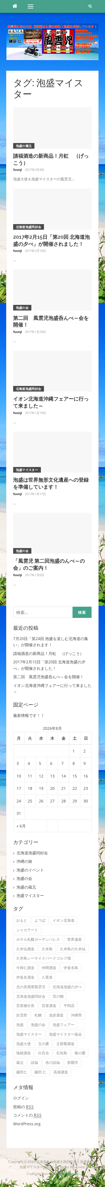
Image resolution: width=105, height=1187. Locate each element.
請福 (34, 1062)
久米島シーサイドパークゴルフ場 (43, 958)
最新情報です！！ (29, 715)
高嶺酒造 (60, 1072)
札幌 (38, 1015)
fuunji (17, 169)
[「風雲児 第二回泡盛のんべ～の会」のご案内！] (52, 532)
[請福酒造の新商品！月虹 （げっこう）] (52, 127)
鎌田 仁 (40, 1072)
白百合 (43, 1052)
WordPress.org (27, 1123)
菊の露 (79, 1052)
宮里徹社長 (25, 1005)
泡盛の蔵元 (24, 146)
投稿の (23, 1106)
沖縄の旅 (24, 861)
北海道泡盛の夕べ (67, 986)
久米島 (47, 948)
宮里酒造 (49, 1005)
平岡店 (69, 1005)
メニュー (30, 6)
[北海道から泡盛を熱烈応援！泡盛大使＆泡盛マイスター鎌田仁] (52, 41)
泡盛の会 (22, 307)
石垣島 (61, 1052)
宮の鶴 (58, 996)
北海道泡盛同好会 (28, 227)
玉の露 (43, 1043)
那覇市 (72, 1062)
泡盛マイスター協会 (65, 1034)
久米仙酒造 (25, 948)
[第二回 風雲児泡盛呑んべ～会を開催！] (52, 289)
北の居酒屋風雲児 (30, 986)
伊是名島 (71, 967)
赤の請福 (52, 1062)
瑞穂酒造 (23, 1052)
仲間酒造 (49, 967)
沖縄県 (76, 1015)
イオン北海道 (63, 920)
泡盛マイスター (27, 470)
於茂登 (21, 1015)
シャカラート (27, 929)
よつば (39, 920)
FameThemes (68, 1173)
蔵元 (20, 1062)
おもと (21, 920)
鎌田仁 (21, 1072)
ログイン (21, 1098)
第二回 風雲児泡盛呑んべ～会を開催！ (48, 676)
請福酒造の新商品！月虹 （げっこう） (48, 653)
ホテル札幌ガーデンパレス (38, 939)
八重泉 (47, 977)
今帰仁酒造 (25, 967)
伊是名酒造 (25, 977)
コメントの (27, 1115)
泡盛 (20, 1024)
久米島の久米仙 (72, 948)
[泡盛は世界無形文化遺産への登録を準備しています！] (52, 451)
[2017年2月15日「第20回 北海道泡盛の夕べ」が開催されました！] (52, 208)
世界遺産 (74, 939)
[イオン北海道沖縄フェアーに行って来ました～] (52, 370)
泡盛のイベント (30, 870)
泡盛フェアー (63, 1024)
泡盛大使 (23, 1043)
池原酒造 (56, 1015)
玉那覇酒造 (65, 1043)
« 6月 (21, 826)
